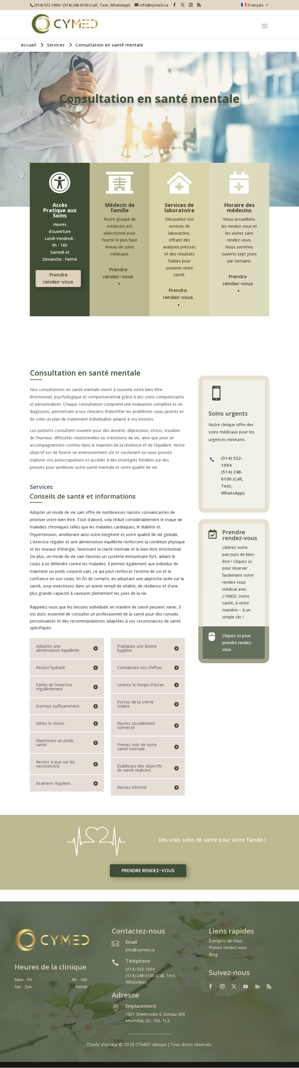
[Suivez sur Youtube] (245, 986)
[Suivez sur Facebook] (210, 986)
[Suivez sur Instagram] (222, 986)
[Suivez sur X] (234, 986)
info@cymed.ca (140, 950)
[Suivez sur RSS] (269, 986)
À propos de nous (225, 940)
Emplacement (141, 1006)
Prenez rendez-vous (228, 947)
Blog (213, 954)
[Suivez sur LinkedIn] (257, 986)
